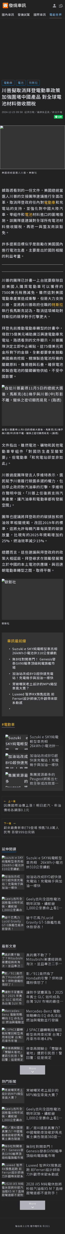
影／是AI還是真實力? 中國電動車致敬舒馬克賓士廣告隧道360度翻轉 (44, 1132)
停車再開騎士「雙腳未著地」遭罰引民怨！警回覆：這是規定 (44, 1053)
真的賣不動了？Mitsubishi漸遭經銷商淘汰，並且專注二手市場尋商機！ (44, 959)
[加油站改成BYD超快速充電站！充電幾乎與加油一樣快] (16, 760)
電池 (21, 83)
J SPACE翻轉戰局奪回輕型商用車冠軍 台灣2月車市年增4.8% (44, 1034)
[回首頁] (17, 5)
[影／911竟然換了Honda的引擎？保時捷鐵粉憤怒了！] (13, 978)
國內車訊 (8, 14)
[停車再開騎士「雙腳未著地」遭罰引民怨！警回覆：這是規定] (13, 1053)
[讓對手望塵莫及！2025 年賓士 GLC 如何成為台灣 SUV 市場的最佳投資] (13, 997)
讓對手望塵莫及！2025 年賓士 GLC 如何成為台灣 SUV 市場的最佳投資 (44, 996)
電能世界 (55, 14)
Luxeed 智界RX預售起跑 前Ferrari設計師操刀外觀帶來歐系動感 (35, 698)
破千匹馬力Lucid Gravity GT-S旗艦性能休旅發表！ (43, 922)
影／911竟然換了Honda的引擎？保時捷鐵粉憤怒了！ (44, 978)
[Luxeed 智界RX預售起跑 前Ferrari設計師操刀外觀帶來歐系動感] (13, 1170)
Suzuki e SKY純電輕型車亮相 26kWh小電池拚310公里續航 (35, 651)
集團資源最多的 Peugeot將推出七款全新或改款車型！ (44, 779)
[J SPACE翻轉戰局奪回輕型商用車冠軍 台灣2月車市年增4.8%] (13, 1035)
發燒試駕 (24, 14)
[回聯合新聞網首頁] (5, 5)
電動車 (8, 83)
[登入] (54, 5)
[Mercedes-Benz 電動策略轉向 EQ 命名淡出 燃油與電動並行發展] (13, 1016)
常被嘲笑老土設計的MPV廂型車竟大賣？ (34, 686)
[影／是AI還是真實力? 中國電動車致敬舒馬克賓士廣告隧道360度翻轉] (13, 1133)
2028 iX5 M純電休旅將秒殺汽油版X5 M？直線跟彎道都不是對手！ (44, 1188)
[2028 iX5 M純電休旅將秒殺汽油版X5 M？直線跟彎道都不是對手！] (13, 1189)
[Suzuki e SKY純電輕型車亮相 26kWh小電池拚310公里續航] (16, 742)
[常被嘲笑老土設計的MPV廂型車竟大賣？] (13, 1095)
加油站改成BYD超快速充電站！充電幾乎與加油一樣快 (32, 676)
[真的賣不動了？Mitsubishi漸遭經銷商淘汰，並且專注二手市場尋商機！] (13, 960)
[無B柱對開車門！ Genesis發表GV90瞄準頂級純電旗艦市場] (13, 1151)
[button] (60, 5)
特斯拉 (33, 83)
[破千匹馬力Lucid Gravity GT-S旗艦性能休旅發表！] (13, 923)
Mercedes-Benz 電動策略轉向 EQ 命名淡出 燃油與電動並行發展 (44, 1015)
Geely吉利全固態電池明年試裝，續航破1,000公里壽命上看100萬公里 (44, 903)
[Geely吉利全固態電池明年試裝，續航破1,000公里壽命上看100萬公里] (13, 904)
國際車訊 (40, 14)
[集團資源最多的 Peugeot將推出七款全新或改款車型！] (16, 779)
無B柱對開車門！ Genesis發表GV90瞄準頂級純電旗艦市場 (34, 663)
